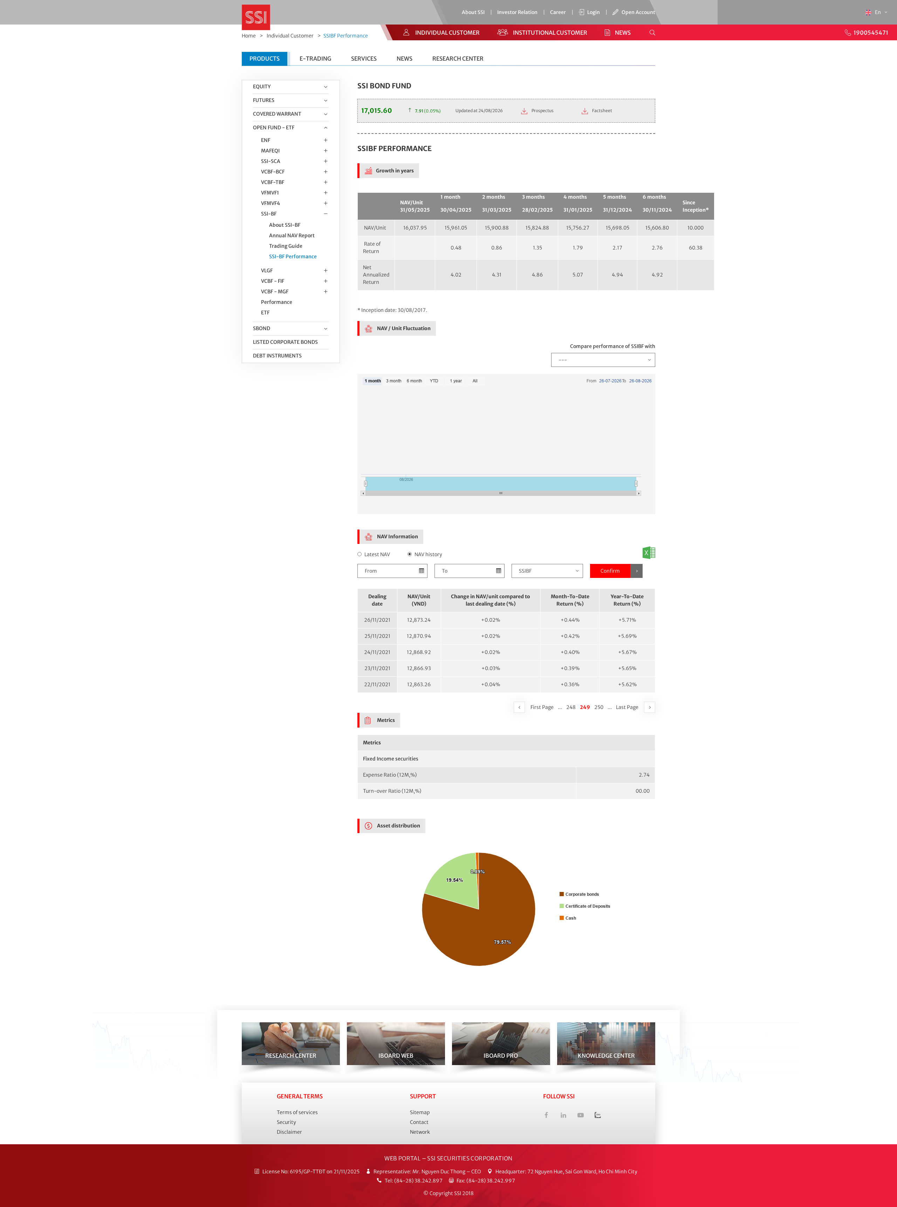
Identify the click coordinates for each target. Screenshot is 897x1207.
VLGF (267, 270)
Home (249, 36)
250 (598, 707)
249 (586, 707)
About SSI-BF (284, 225)
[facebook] (546, 1116)
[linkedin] (563, 1116)
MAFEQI (270, 151)
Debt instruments (277, 356)
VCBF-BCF (273, 172)
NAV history (428, 554)
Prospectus (542, 110)
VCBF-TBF (272, 182)
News (404, 58)
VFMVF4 (270, 203)
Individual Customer (290, 36)
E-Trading (315, 58)
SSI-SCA (270, 161)
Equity (262, 86)
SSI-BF (268, 214)
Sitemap (420, 1112)
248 (571, 707)
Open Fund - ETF (273, 127)
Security (286, 1122)
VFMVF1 (270, 193)
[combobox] (603, 360)
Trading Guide (285, 246)
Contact (419, 1122)
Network (420, 1132)
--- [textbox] (563, 360)
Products (264, 58)
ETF (265, 312)
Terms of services (297, 1112)
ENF (265, 140)
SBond (261, 328)
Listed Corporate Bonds (285, 342)
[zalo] (598, 1116)
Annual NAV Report (292, 235)
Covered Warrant (277, 114)
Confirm (610, 571)
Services (364, 58)
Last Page (627, 707)
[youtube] (580, 1116)
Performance (276, 302)
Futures (263, 100)
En (878, 12)
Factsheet (601, 110)
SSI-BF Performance (293, 256)
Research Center (458, 58)
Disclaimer (289, 1132)
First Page (542, 707)
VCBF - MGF (274, 291)
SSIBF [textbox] (525, 571)
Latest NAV (377, 554)
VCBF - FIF (272, 281)
